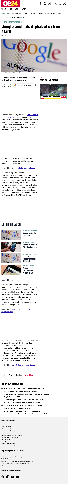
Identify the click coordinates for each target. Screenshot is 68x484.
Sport (10, 9)
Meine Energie (42, 13)
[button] (42, 96)
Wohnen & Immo (33, 13)
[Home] (2, 17)
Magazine (23, 9)
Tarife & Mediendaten (8, 459)
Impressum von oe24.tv (8, 446)
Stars (16, 9)
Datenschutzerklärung (8, 431)
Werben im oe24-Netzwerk (9, 437)
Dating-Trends (57, 13)
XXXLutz (49, 13)
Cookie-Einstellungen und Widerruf (12, 435)
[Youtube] (12, 476)
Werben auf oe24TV (7, 439)
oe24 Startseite (6, 427)
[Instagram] (7, 476)
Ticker (3, 9)
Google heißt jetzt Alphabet (24, 168)
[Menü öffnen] (65, 9)
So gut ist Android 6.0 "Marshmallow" (15, 310)
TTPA (3, 465)
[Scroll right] (66, 13)
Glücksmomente (16, 13)
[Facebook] (2, 476)
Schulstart (24, 13)
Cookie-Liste (5, 433)
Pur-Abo (3, 441)
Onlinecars (64, 13)
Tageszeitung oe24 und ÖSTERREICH (12, 451)
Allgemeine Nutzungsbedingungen (12, 429)
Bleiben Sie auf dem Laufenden (11, 470)
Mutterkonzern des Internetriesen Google (19, 116)
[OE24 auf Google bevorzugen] (35, 85)
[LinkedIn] (17, 476)
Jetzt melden (28, 375)
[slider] (49, 96)
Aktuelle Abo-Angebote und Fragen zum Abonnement (17, 461)
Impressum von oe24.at (8, 444)
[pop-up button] (61, 96)
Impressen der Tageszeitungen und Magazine (15, 463)
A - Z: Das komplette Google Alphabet (18, 366)
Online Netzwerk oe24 (8, 420)
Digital (6, 17)
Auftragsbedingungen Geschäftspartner (13, 457)
